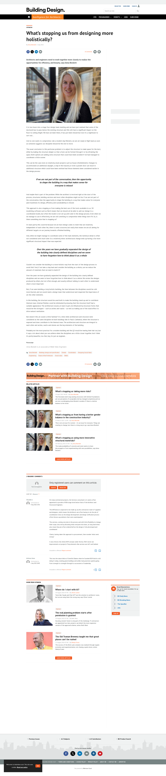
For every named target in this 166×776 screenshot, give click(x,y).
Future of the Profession (46, 355)
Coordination (72, 352)
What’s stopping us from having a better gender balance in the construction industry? (77, 416)
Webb (66, 355)
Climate (64, 352)
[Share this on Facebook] (28, 51)
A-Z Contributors (95, 739)
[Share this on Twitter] (32, 51)
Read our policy (22, 767)
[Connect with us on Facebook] (65, 753)
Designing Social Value (84, 352)
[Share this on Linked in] (36, 51)
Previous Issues (34, 739)
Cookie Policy (81, 762)
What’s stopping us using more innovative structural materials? (75, 439)
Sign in (77, 48)
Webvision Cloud (87, 768)
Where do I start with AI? (67, 589)
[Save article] (99, 51)
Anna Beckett (32, 45)
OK (38, 766)
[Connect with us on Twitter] (72, 753)
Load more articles (64, 459)
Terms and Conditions (66, 762)
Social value (58, 355)
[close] (100, 48)
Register (118, 6)
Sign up (115, 613)
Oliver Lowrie (75, 592)
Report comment (66, 550)
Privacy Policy (93, 762)
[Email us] (86, 753)
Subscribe (126, 6)
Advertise (122, 762)
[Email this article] (40, 51)
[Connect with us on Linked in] (79, 753)
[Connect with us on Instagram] (93, 753)
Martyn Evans (75, 642)
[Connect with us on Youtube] (100, 753)
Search (137, 10)
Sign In (134, 6)
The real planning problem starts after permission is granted (73, 614)
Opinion (29, 27)
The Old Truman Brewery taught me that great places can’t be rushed (77, 638)
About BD (103, 762)
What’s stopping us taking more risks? (73, 391)
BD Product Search (124, 739)
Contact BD (112, 762)
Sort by (29, 494)
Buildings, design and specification (49, 352)
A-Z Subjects (65, 739)
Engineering (32, 355)
